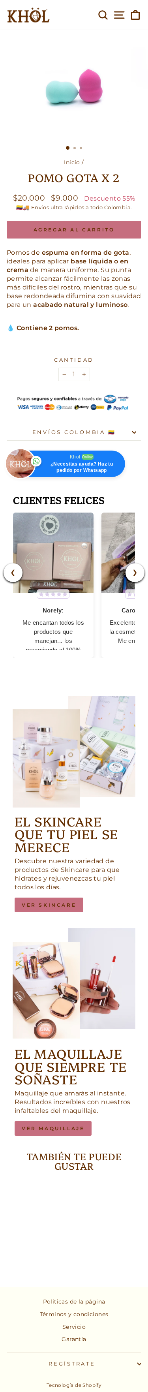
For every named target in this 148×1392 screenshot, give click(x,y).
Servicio (74, 1326)
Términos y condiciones (74, 1314)
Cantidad (74, 360)
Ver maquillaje (53, 1128)
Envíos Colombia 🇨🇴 (74, 432)
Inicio (72, 162)
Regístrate (72, 1364)
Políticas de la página (74, 1301)
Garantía (74, 1339)
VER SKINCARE (49, 905)
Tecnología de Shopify (74, 1385)
